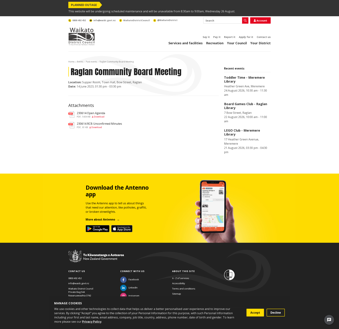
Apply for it (246, 37)
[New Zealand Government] (96, 259)
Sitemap (176, 293)
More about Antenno (100, 219)
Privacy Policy (91, 322)
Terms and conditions (183, 288)
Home (71, 61)
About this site (183, 271)
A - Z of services (180, 278)
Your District (260, 43)
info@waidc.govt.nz (78, 283)
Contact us (264, 37)
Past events (91, 61)
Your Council (237, 43)
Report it (229, 37)
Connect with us (132, 271)
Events (80, 61)
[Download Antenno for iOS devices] (121, 228)
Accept (255, 313)
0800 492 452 (75, 278)
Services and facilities (185, 43)
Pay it (217, 37)
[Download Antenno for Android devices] (97, 228)
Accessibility (178, 283)
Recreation (215, 43)
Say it (206, 37)
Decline (275, 313)
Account (262, 20)
